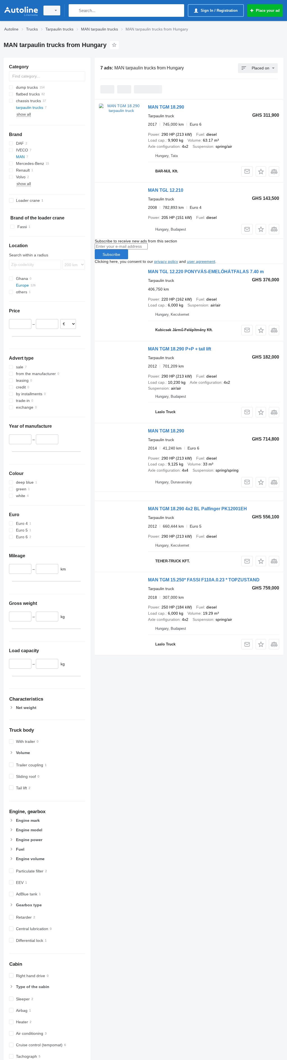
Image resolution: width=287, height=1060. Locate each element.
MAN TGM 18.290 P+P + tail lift (179, 349)
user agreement (201, 261)
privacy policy (166, 261)
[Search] (74, 10)
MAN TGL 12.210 (165, 190)
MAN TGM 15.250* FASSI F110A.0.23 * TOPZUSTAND (204, 579)
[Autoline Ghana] (21, 10)
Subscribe (111, 254)
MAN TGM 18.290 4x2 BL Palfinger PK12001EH (197, 508)
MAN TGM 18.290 (166, 107)
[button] (261, 171)
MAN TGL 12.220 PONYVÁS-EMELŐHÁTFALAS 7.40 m (206, 271)
